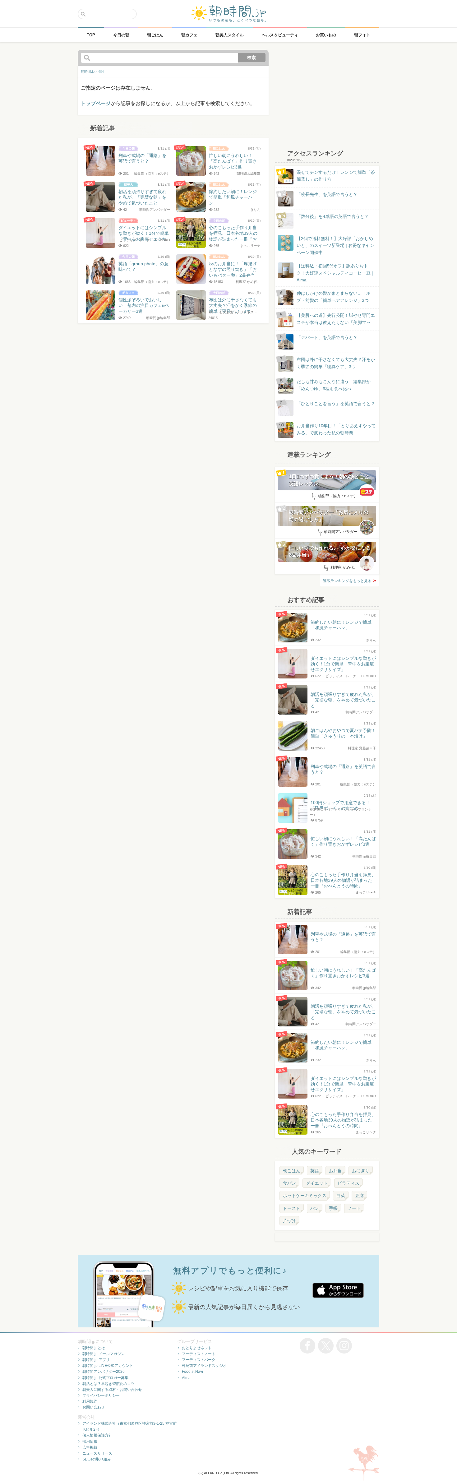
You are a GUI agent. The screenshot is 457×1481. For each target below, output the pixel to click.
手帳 (333, 1208)
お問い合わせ (93, 1407)
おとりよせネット (197, 1348)
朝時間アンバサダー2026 (103, 1371)
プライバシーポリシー (101, 1395)
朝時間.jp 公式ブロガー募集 (105, 1378)
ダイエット (317, 1183)
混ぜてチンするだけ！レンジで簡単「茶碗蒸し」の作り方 (330, 176)
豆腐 (359, 1195)
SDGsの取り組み (96, 1459)
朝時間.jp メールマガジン (103, 1354)
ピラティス (348, 1183)
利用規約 (89, 1401)
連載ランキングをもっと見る (347, 581)
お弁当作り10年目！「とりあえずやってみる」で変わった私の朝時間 (336, 429)
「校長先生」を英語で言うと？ (327, 194)
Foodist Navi (192, 1371)
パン (314, 1208)
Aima (186, 1378)
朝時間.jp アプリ (96, 1360)
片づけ (289, 1220)
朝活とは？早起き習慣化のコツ (108, 1383)
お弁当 (335, 1170)
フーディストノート (198, 1354)
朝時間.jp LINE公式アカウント (107, 1365)
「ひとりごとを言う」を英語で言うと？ (336, 403)
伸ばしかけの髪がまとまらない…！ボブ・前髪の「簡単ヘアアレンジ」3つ (334, 297)
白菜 (340, 1195)
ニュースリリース (97, 1453)
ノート (354, 1208)
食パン (289, 1183)
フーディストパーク (198, 1360)
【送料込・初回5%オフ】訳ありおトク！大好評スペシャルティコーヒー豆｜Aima (336, 272)
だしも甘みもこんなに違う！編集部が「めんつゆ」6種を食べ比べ (334, 385)
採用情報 (89, 1441)
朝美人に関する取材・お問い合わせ (112, 1389)
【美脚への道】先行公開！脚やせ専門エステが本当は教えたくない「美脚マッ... (330, 319)
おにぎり (360, 1170)
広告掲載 (89, 1447)
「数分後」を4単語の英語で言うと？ (333, 216)
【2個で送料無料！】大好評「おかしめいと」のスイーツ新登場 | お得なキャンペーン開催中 (335, 245)
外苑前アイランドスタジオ (204, 1365)
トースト (291, 1208)
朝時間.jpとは (93, 1348)
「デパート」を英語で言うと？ (327, 337)
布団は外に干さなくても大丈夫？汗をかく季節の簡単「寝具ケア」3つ (336, 363)
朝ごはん (291, 1170)
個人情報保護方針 (97, 1435)
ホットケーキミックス (304, 1195)
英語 (314, 1170)
